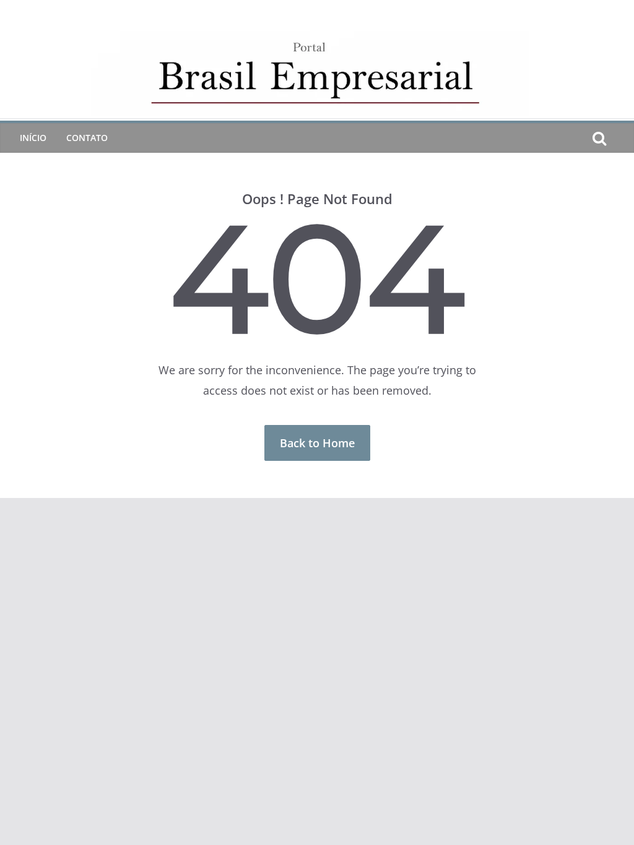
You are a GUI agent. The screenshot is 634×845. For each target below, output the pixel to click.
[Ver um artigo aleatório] (619, 138)
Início (33, 138)
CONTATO (87, 138)
